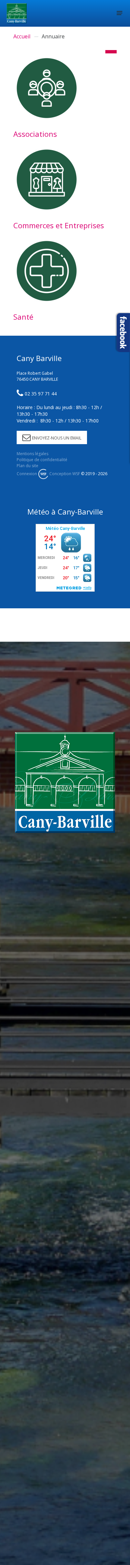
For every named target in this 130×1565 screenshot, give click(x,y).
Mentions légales (32, 453)
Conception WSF (64, 474)
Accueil (21, 36)
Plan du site (27, 465)
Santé (23, 317)
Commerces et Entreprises (58, 225)
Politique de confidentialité (42, 459)
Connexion (27, 474)
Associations (35, 134)
